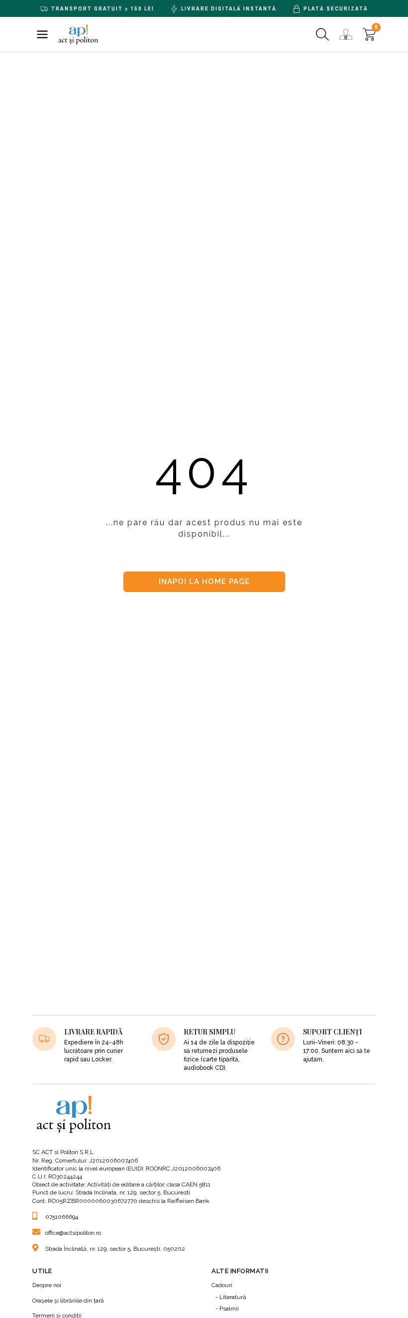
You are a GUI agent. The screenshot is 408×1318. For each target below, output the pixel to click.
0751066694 (61, 1216)
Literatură (232, 1297)
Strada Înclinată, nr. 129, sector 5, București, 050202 (115, 1248)
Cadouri (221, 1285)
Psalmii (229, 1308)
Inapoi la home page (204, 581)
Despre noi (46, 1285)
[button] (42, 34)
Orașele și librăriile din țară (68, 1300)
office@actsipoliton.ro (73, 1232)
